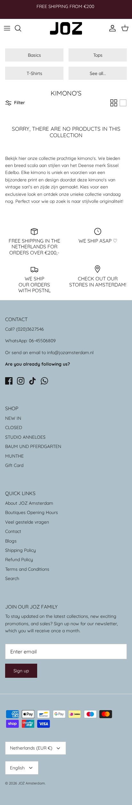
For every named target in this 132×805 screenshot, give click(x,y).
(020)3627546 (30, 329)
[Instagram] (20, 381)
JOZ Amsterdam (31, 783)
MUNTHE (14, 456)
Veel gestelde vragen (27, 522)
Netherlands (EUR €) (31, 748)
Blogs (11, 541)
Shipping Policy (20, 550)
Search (12, 578)
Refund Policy (19, 559)
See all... (98, 73)
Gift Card (14, 465)
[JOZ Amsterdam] (66, 28)
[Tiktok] (32, 381)
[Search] (21, 28)
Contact (13, 531)
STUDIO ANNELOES (25, 437)
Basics (34, 55)
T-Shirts (34, 73)
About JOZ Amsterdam (29, 503)
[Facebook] (8, 381)
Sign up (21, 671)
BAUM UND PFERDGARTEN (33, 446)
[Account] (111, 28)
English (17, 768)
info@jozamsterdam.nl (70, 352)
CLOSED (13, 427)
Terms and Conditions (27, 569)
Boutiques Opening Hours (31, 512)
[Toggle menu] (7, 28)
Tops (98, 55)
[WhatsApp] (44, 381)
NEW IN (13, 418)
